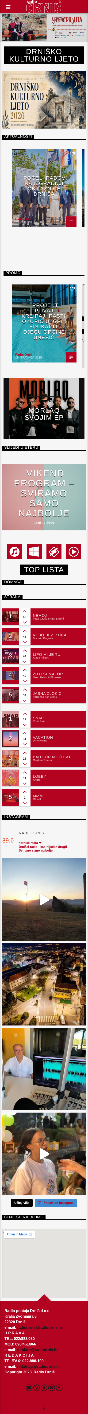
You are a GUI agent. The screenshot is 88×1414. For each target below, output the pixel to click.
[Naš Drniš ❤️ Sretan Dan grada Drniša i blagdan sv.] (44, 899)
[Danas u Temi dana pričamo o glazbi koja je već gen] (44, 1069)
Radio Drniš (23, 219)
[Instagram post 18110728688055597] (44, 1154)
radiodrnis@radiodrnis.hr (39, 1327)
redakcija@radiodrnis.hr (38, 1366)
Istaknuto (22, 289)
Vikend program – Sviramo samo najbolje (44, 493)
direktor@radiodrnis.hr (37, 1350)
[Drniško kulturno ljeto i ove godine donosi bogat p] (44, 984)
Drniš (18, 154)
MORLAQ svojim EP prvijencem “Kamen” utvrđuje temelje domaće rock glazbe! (44, 414)
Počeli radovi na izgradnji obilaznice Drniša (45, 186)
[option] (44, 188)
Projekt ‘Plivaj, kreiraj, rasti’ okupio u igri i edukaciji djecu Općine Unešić (44, 321)
